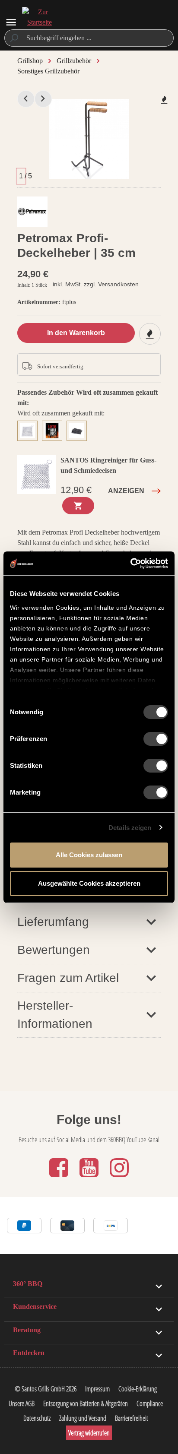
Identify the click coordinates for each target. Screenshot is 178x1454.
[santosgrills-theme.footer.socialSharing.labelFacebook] (59, 1178)
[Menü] (11, 22)
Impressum (97, 1389)
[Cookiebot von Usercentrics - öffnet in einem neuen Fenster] (130, 563)
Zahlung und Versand (82, 1418)
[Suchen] (13, 38)
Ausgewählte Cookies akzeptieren (89, 883)
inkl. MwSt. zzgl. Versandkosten (96, 284)
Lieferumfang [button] (53, 921)
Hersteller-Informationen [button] (54, 1014)
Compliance (150, 1403)
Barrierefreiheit (131, 1418)
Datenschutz (37, 1418)
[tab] (29, 429)
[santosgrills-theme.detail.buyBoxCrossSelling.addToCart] (78, 505)
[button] (89, 950)
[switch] (155, 739)
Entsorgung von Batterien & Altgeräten (85, 1403)
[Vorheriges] (26, 99)
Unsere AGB (22, 1403)
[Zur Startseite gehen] (39, 22)
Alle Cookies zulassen (89, 854)
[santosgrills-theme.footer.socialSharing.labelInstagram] (119, 1178)
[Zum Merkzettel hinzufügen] (164, 100)
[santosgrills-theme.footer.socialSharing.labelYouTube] (90, 1178)
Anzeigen (126, 490)
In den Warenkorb (76, 332)
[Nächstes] (43, 99)
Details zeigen (129, 827)
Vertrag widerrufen (89, 1433)
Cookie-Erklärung (137, 1389)
